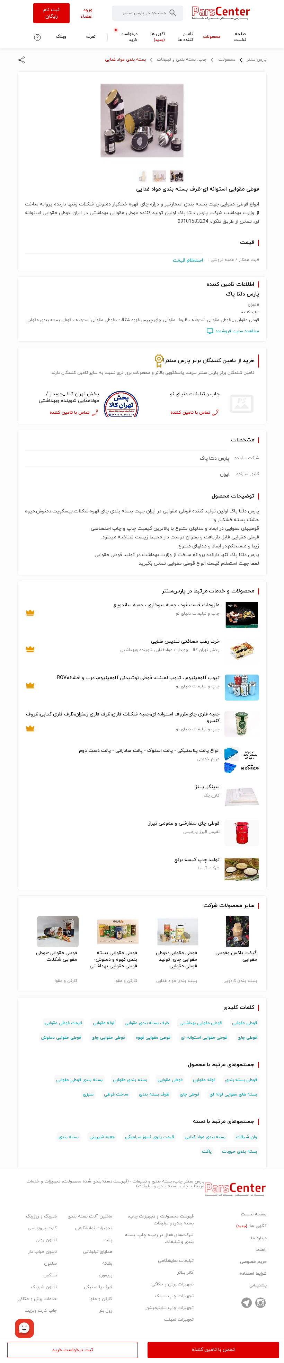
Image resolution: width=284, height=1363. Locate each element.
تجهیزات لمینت (179, 1320)
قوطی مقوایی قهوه (153, 1038)
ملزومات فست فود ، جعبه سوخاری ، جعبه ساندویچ (166, 605)
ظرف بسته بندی (154, 1094)
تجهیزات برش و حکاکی (172, 1284)
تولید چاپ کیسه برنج (197, 859)
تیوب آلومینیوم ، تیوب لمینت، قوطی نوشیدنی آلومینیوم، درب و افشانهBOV (138, 678)
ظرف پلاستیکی (98, 1287)
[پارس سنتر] (221, 13)
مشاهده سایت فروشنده (237, 331)
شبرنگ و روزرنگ (41, 1216)
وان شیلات (246, 1137)
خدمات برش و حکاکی (37, 1299)
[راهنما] (37, 37)
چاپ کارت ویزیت (41, 1311)
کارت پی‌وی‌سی (42, 1228)
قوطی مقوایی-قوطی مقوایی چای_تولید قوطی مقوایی (176, 959)
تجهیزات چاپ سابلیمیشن (169, 1308)
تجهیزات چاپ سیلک (174, 1296)
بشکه (107, 1263)
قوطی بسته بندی (241, 1080)
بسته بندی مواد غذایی (125, 59)
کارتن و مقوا (100, 1299)
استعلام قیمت (188, 260)
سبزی (88, 1094)
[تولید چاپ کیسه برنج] (241, 869)
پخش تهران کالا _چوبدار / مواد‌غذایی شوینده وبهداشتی (69, 397)
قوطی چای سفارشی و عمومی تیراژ (184, 823)
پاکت (207, 1152)
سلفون (50, 1263)
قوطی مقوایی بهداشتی (200, 1023)
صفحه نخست (254, 1214)
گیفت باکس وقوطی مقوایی (236, 956)
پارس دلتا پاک (242, 294)
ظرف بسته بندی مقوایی (147, 1023)
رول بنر (105, 1311)
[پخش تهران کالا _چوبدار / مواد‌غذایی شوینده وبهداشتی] (121, 404)
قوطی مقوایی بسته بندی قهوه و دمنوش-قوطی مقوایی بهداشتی (113, 959)
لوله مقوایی (104, 1023)
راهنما (261, 1250)
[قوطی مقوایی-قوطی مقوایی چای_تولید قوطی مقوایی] (171, 931)
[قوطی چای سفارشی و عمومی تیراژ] (241, 833)
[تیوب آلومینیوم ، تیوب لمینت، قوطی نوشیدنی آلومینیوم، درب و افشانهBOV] (241, 688)
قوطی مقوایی (244, 1023)
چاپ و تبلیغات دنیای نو (195, 394)
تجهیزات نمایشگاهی (93, 1228)
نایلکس (50, 1275)
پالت (108, 1240)
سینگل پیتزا (207, 787)
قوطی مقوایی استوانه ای (204, 1038)
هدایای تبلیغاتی (97, 1252)
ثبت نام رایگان (51, 13)
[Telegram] (246, 1303)
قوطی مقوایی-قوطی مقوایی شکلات (56, 956)
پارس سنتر (257, 59)
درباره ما (259, 1238)
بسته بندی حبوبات (239, 1152)
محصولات (227, 59)
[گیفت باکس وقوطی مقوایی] (231, 931)
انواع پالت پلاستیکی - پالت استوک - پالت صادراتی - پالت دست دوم (149, 750)
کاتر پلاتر (185, 1272)
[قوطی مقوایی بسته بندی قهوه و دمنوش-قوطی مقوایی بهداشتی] (112, 931)
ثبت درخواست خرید (72, 1350)
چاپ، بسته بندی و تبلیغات (182, 59)
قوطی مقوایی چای (108, 1038)
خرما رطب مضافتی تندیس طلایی (185, 641)
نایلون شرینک (44, 1287)
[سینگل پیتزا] (241, 797)
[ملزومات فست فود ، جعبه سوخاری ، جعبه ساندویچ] (241, 615)
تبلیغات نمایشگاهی (176, 1261)
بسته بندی (69, 1137)
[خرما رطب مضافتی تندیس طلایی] (241, 651)
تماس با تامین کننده (213, 1349)
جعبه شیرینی (102, 1137)
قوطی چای (247, 1038)
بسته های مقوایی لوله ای (233, 1094)
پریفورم (105, 1275)
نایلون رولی (46, 1240)
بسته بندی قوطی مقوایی (79, 1080)
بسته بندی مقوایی (130, 1080)
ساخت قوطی (116, 1094)
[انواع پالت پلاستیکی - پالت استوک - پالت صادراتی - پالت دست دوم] (241, 760)
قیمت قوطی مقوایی (63, 1023)
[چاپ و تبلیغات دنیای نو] (241, 404)
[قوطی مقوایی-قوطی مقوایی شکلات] (52, 931)
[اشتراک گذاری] (21, 60)
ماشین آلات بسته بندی (90, 1216)
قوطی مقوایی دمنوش (61, 1038)
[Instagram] (260, 1303)
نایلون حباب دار (42, 1252)
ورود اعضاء (86, 13)
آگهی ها (251, 1226)
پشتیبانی (258, 1285)
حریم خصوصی (253, 1262)
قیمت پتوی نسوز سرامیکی (149, 1137)
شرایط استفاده (253, 1273)
